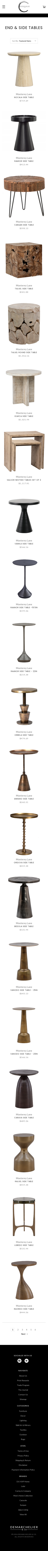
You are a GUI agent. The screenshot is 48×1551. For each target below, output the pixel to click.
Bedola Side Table (24, 926)
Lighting (23, 1420)
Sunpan (23, 1505)
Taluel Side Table (24, 288)
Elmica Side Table (24, 416)
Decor (23, 1416)
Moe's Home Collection (23, 1495)
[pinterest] (27, 1361)
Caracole (23, 1500)
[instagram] (19, 1361)
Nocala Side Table (24, 97)
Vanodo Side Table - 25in (24, 990)
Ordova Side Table (24, 862)
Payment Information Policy (23, 1470)
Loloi (23, 1486)
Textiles (23, 1430)
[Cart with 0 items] (44, 7)
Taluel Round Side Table (24, 352)
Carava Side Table (24, 1117)
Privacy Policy (23, 1455)
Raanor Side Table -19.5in (24, 607)
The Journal (23, 1390)
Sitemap (23, 1399)
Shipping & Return (23, 1460)
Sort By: (15, 41)
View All (23, 1514)
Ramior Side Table (24, 161)
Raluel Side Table (24, 1181)
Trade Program (23, 1385)
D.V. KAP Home (23, 1481)
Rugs (23, 1439)
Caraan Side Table (24, 225)
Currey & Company (23, 1491)
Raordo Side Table (24, 1309)
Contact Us (23, 1394)
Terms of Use (23, 1451)
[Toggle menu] (3, 6)
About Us (23, 1376)
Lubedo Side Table (24, 1245)
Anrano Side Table (24, 798)
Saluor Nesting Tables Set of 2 (24, 480)
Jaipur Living (23, 1510)
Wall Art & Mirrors (23, 1425)
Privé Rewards (23, 1380)
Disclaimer (23, 1465)
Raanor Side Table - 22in (24, 671)
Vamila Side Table (24, 543)
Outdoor (23, 1434)
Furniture (23, 1411)
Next (23, 1334)
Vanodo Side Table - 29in (24, 1054)
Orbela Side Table (24, 735)
